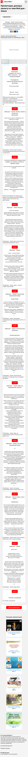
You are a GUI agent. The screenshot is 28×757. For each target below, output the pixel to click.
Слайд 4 (15, 204)
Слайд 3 (15, 157)
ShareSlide (8, 1)
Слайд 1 (15, 68)
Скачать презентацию (14, 607)
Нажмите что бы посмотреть (10, 754)
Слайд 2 (15, 108)
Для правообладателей (6, 745)
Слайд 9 (15, 440)
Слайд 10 (15, 494)
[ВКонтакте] (11, 31)
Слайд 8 (15, 382)
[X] (15, 31)
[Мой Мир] (17, 31)
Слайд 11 (15, 543)
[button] (25, 42)
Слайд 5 (15, 247)
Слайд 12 (15, 591)
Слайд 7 (15, 325)
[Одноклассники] (13, 31)
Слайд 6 (15, 291)
